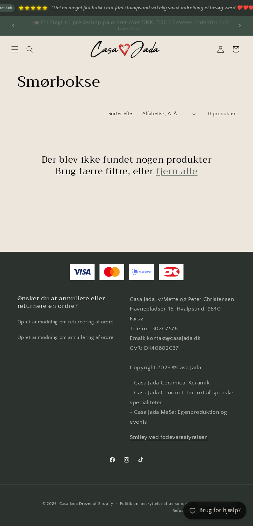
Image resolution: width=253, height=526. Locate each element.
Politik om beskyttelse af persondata (155, 504)
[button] (14, 49)
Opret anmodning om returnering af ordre (65, 322)
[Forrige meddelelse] (13, 25)
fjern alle (177, 171)
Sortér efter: (121, 113)
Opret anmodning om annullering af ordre (65, 337)
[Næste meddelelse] (240, 25)
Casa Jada (68, 504)
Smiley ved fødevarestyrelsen (169, 437)
